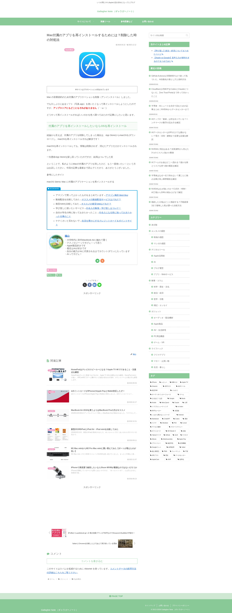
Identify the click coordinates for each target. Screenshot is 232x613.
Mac (60, 275)
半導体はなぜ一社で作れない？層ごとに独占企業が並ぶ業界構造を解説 (169, 177)
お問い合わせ (164, 605)
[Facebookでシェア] (89, 285)
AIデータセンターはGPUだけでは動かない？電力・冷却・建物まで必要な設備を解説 (169, 135)
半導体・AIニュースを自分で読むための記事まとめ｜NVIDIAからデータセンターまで (170, 107)
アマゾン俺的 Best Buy (117, 195)
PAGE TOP (117, 596)
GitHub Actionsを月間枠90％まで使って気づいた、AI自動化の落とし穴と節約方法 (169, 77)
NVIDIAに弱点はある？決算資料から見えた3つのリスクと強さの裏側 (170, 151)
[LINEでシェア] (99, 285)
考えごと (52, 275)
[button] (187, 35)
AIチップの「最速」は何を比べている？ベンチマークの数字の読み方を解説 (169, 121)
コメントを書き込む (92, 561)
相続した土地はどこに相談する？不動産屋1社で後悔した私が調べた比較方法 (169, 204)
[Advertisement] (92, 322)
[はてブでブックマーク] (94, 285)
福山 (67, 236)
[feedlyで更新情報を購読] (97, 261)
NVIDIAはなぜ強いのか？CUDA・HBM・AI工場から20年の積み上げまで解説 (169, 190)
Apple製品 (52, 270)
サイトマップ (150, 605)
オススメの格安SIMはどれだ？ (96, 204)
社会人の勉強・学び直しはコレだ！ (103, 208)
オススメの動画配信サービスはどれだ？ (101, 199)
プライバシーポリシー (180, 605)
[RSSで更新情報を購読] (102, 261)
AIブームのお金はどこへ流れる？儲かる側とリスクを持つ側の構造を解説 (169, 164)
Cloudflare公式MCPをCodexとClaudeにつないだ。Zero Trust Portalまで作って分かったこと (170, 92)
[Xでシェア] (85, 285)
